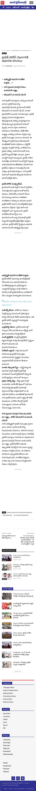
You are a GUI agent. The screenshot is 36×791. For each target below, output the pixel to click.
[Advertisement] (18, 28)
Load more (17, 671)
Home (3, 50)
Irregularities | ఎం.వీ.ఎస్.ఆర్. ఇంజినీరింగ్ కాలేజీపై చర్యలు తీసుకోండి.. (21, 655)
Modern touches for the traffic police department (19, 512)
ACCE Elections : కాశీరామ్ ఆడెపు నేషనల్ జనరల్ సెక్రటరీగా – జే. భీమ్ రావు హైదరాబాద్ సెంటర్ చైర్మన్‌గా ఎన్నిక (27, 540)
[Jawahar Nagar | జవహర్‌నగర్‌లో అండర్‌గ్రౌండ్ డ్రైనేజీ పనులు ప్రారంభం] (7, 615)
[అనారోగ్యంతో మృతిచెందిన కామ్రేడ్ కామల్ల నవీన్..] (7, 606)
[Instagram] (18, 778)
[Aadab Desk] (3, 66)
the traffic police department (21, 515)
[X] (8, 71)
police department (7, 515)
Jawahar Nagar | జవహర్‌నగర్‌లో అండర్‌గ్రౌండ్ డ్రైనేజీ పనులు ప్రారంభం (22, 615)
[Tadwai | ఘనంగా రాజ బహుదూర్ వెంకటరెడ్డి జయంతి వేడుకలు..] (7, 625)
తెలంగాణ (8, 50)
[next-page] (6, 583)
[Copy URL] (13, 71)
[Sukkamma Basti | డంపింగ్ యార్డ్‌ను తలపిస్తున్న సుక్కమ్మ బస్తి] (7, 596)
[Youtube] (23, 778)
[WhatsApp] (17, 71)
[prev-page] (3, 583)
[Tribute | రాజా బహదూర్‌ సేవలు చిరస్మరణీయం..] (7, 557)
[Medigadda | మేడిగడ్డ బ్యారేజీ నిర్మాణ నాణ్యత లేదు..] (7, 567)
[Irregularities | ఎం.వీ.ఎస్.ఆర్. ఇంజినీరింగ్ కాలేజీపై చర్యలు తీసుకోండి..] (7, 654)
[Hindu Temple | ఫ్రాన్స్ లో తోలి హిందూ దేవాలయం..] (7, 635)
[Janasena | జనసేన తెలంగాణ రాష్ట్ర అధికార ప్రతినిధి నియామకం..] (7, 576)
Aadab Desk (9, 66)
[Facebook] (4, 71)
